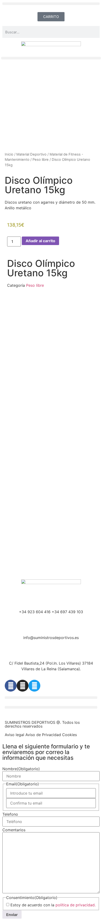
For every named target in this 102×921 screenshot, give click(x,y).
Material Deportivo (31, 154)
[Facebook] (11, 686)
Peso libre (40, 159)
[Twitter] (34, 686)
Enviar (12, 914)
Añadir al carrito (40, 240)
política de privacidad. (76, 905)
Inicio (9, 154)
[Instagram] (22, 686)
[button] (51, 3)
